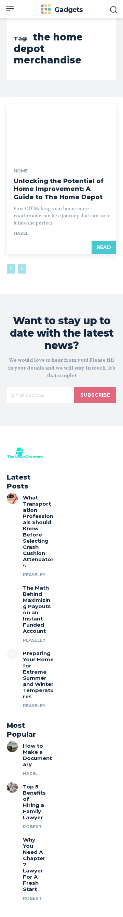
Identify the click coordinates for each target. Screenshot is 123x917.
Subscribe (95, 395)
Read (104, 247)
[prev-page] (11, 269)
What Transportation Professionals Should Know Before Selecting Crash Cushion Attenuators (38, 531)
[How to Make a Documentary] (12, 746)
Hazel (21, 233)
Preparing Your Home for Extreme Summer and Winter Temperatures (38, 675)
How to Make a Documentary (37, 755)
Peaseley (34, 574)
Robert (32, 826)
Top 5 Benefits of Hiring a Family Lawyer (34, 802)
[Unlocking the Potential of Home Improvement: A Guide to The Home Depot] (61, 131)
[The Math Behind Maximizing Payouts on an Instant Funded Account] (12, 588)
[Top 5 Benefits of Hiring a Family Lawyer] (12, 787)
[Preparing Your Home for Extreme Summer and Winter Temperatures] (12, 654)
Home (21, 171)
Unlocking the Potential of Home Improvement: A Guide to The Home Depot (59, 189)
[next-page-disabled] (22, 269)
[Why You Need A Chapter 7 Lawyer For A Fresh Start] (12, 840)
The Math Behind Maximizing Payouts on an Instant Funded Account (37, 609)
